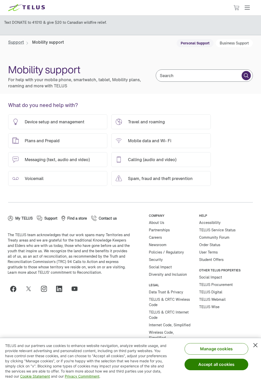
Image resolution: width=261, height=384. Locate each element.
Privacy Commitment (82, 376)
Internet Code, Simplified (169, 325)
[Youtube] (76, 288)
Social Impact (160, 267)
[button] (247, 7)
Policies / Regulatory (166, 252)
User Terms (208, 252)
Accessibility (210, 222)
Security (156, 259)
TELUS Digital (210, 292)
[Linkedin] (61, 288)
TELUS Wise (209, 306)
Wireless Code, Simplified (161, 335)
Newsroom (157, 244)
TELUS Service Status (217, 230)
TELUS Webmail (212, 299)
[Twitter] (30, 288)
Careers (155, 237)
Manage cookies (216, 348)
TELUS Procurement (216, 284)
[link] (16, 42)
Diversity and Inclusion (168, 274)
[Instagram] (46, 288)
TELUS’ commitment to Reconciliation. (70, 272)
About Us (156, 222)
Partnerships (159, 230)
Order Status (209, 244)
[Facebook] (15, 288)
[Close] (255, 345)
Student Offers (211, 259)
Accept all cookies (216, 364)
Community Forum (214, 237)
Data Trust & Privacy (166, 292)
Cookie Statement (35, 376)
